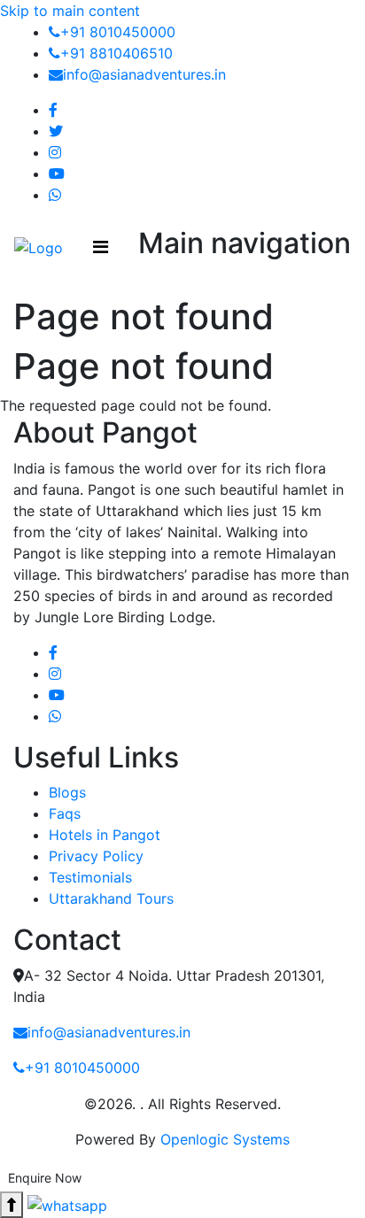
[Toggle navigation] (101, 247)
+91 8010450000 (117, 32)
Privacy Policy (96, 856)
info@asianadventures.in (144, 74)
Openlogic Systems (225, 1139)
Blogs (67, 792)
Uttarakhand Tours (111, 898)
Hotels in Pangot (104, 835)
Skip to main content (70, 10)
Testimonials (90, 877)
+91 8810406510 (116, 53)
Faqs (65, 813)
